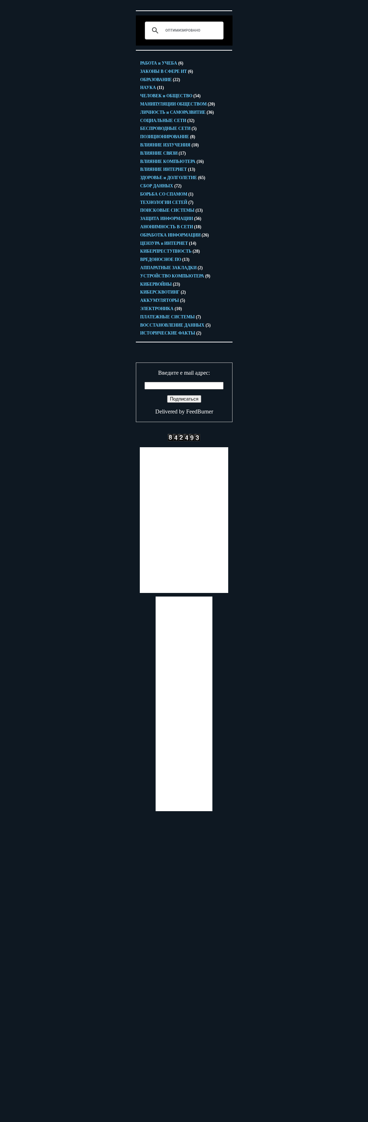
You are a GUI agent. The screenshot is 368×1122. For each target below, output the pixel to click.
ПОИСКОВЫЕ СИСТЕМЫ (171, 210)
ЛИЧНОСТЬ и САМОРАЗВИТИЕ (177, 112)
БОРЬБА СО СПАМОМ (166, 194)
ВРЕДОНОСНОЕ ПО (164, 259)
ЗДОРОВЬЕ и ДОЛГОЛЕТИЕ (172, 177)
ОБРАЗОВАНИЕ (160, 79)
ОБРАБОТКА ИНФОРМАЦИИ (174, 235)
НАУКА (152, 87)
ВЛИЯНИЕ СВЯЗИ (163, 153)
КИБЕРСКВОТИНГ (163, 292)
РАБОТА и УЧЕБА (161, 63)
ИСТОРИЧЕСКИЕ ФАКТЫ (170, 333)
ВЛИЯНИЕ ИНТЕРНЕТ (167, 169)
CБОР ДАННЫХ (160, 185)
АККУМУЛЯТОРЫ (162, 300)
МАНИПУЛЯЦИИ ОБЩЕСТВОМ (177, 104)
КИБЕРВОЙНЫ (160, 284)
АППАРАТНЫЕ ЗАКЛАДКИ (171, 267)
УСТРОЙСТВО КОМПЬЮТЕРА (175, 276)
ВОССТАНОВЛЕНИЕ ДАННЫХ (175, 325)
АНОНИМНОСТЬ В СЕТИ (170, 226)
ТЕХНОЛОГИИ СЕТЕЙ (166, 202)
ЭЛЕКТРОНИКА (161, 308)
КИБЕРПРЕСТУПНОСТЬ (170, 251)
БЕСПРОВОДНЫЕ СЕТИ (168, 128)
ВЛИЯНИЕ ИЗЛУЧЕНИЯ (169, 145)
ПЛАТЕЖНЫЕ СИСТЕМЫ (170, 316)
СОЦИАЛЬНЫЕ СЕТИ (167, 120)
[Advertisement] (184, 520)
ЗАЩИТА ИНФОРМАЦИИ (170, 218)
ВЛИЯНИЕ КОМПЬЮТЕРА (172, 161)
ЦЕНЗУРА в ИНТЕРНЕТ (168, 243)
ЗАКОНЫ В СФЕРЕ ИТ (166, 71)
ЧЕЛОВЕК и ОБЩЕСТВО (170, 95)
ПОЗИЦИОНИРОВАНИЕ (167, 136)
